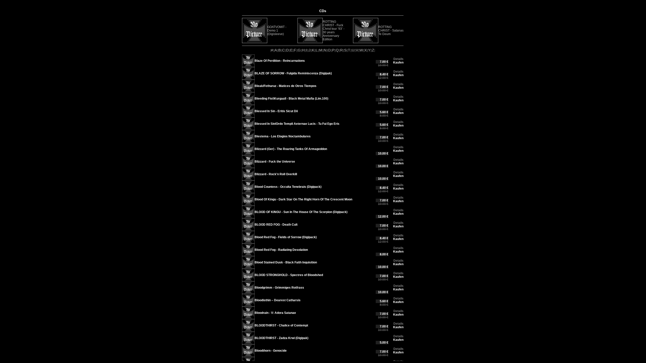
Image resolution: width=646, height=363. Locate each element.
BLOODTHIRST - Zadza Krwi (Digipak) (281, 338)
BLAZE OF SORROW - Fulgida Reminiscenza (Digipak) (293, 73)
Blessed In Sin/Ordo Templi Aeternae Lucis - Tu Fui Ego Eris (297, 124)
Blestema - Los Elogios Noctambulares (283, 136)
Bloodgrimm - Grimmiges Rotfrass (279, 287)
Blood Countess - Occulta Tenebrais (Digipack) (288, 187)
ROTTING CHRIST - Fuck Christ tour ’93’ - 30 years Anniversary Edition (333, 30)
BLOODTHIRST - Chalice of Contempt (281, 325)
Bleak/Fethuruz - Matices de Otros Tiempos (285, 86)
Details (398, 59)
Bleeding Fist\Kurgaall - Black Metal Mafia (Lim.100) (291, 98)
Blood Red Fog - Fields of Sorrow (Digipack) (286, 237)
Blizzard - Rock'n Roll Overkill (276, 174)
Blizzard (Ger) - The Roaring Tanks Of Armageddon (291, 149)
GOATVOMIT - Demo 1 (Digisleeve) (276, 30)
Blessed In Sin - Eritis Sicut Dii (276, 111)
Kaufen (398, 62)
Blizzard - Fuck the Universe (275, 161)
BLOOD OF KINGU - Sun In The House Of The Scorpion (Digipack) (301, 212)
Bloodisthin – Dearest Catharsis (278, 300)
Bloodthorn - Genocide (271, 350)
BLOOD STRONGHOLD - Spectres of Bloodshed (289, 275)
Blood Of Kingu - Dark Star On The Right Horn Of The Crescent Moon (303, 199)
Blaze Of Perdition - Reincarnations (280, 61)
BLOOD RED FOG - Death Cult (276, 224)
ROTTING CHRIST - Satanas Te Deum (390, 30)
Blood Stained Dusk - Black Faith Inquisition (286, 262)
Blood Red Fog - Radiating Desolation (281, 250)
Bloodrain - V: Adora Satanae (275, 313)
